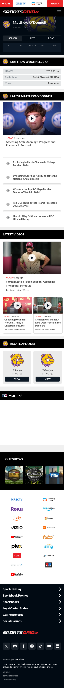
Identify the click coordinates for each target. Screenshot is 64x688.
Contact (6, 672)
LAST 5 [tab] (32, 38)
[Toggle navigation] (59, 11)
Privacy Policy (9, 679)
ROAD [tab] (51, 38)
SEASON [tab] (13, 38)
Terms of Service (10, 676)
